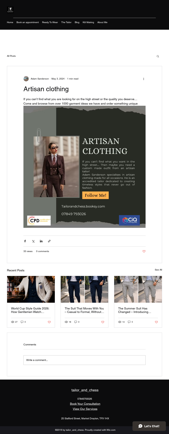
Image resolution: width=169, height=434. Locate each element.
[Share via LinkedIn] (41, 241)
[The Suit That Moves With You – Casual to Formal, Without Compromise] (84, 289)
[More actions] (144, 79)
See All (158, 269)
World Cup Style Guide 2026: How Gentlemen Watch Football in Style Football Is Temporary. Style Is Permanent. (30, 310)
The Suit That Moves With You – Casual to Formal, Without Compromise (84, 310)
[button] (157, 56)
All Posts (11, 56)
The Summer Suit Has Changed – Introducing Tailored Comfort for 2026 (135, 310)
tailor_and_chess (85, 390)
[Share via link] (49, 241)
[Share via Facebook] (25, 241)
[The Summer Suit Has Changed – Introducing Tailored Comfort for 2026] (138, 289)
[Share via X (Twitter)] (33, 241)
